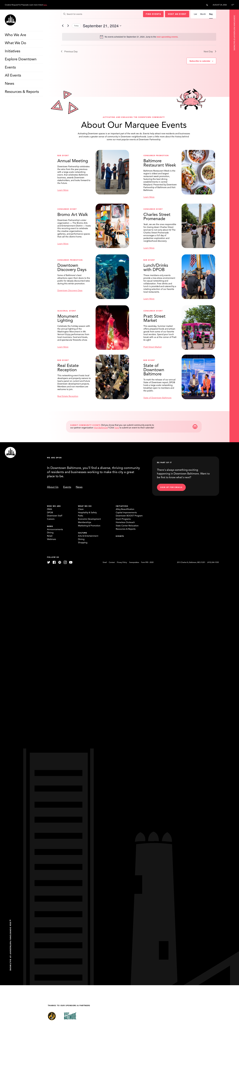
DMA (49, 509)
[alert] (139, 37)
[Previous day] (62, 25)
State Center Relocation (127, 526)
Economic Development (89, 519)
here (117, 428)
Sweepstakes (134, 562)
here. (45, 5)
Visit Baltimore (101, 428)
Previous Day (71, 51)
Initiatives (12, 51)
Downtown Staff (54, 516)
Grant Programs (123, 519)
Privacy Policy (122, 562)
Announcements (55, 529)
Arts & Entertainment (88, 536)
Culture (82, 533)
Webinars (51, 539)
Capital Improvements (126, 513)
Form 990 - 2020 (147, 562)
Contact (112, 562)
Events (10, 67)
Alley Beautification (125, 509)
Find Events (153, 14)
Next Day (208, 51)
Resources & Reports (22, 92)
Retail (49, 536)
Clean (81, 509)
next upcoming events (167, 36)
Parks (80, 516)
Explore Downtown (21, 59)
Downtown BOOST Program (129, 516)
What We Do (15, 43)
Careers (50, 519)
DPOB (50, 513)
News (9, 84)
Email (105, 562)
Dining (50, 533)
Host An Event (177, 14)
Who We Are (15, 35)
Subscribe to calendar (199, 61)
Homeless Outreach (125, 522)
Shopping (82, 543)
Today (76, 25)
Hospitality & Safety (87, 513)
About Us (52, 487)
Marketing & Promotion (89, 526)
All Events (13, 76)
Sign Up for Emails (171, 487)
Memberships (84, 522)
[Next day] (68, 25)
